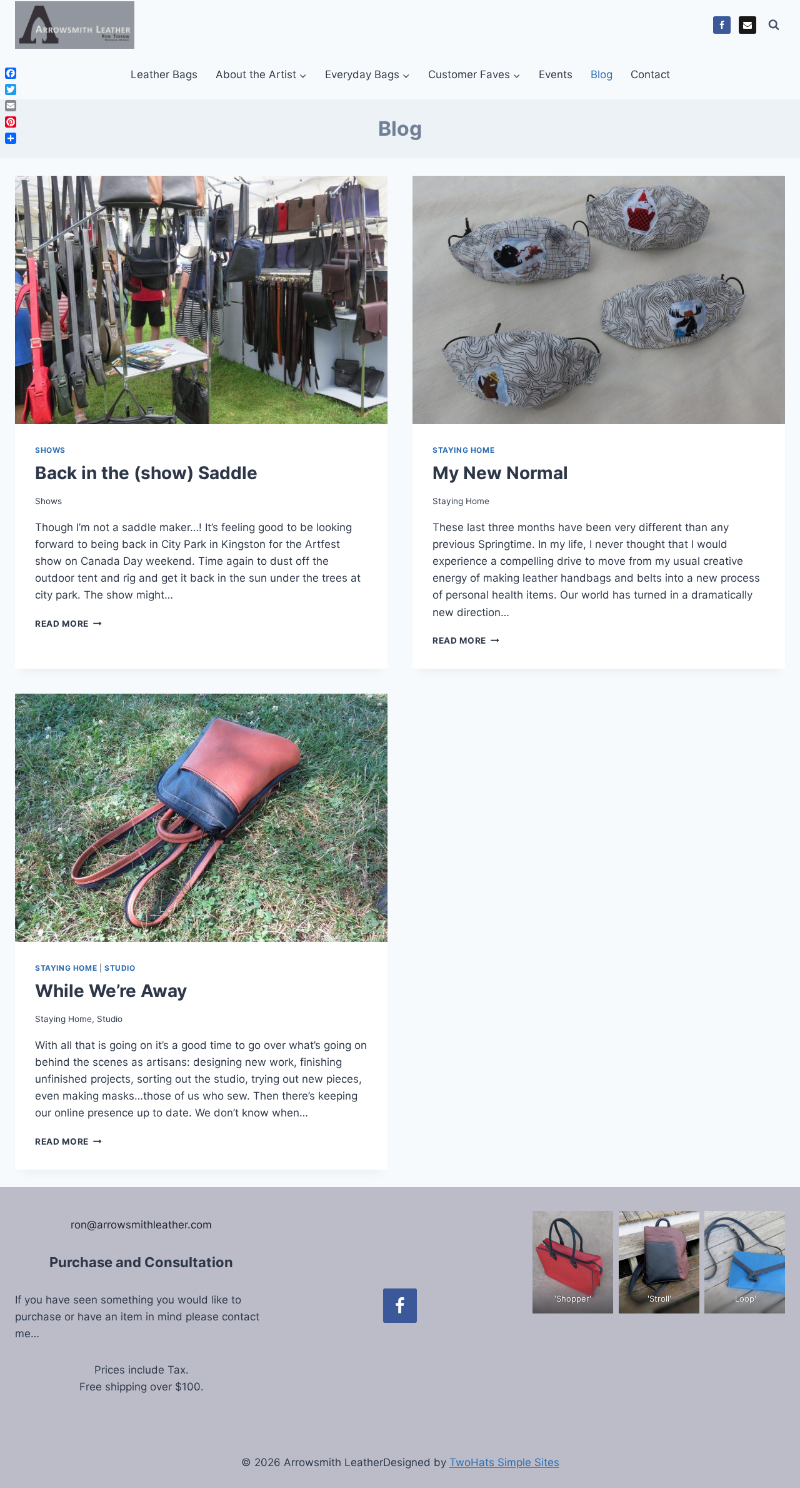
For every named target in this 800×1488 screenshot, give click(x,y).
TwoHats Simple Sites (504, 1462)
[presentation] (201, 300)
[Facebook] (722, 25)
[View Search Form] (773, 25)
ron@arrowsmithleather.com (141, 1224)
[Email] (747, 25)
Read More (68, 624)
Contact (650, 74)
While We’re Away (111, 990)
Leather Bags (164, 74)
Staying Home (463, 450)
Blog (601, 74)
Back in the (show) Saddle (146, 472)
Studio (120, 968)
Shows (50, 450)
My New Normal (500, 472)
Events (555, 74)
